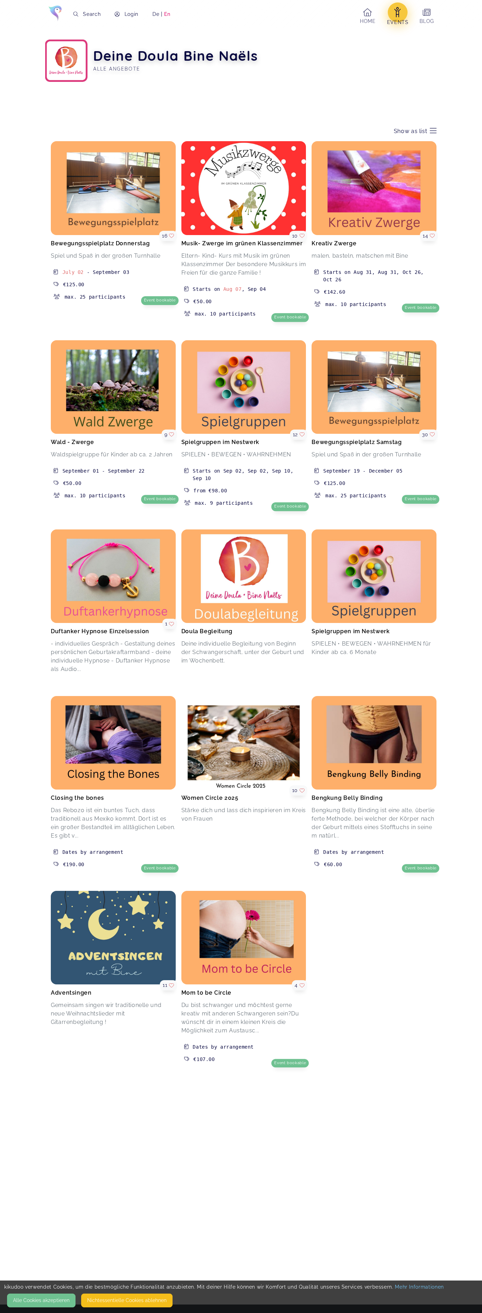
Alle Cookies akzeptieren (41, 1300)
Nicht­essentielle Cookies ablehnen (127, 1300)
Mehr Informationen (419, 1287)
